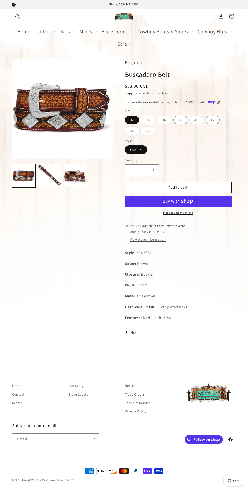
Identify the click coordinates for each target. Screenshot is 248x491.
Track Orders (135, 394)
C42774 (136, 149)
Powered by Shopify (61, 480)
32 (132, 120)
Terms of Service (137, 403)
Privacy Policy (135, 411)
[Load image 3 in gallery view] (75, 175)
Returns (131, 385)
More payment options (178, 212)
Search (17, 403)
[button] (17, 16)
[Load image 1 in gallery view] (23, 175)
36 (166, 120)
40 (198, 120)
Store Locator (79, 394)
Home (16, 385)
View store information (148, 239)
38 (180, 120)
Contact (18, 394)
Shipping (131, 93)
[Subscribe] (93, 439)
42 (213, 120)
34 (150, 120)
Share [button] (135, 332)
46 (150, 131)
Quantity (131, 160)
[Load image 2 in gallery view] (49, 175)
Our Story (76, 385)
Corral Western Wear (35, 480)
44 (134, 131)
